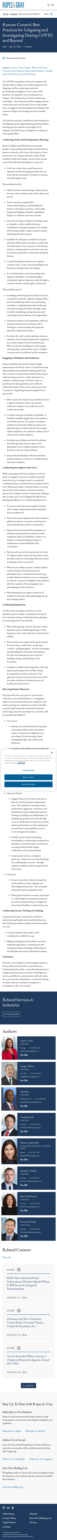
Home (5, 13)
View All (6, 1257)
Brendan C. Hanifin (44, 70)
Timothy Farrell (9, 70)
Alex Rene (43, 67)
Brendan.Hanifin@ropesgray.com (31, 1181)
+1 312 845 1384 (34, 1229)
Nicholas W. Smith (28, 74)
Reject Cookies (28, 777)
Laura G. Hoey (17, 67)
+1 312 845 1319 (34, 1203)
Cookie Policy (9, 1518)
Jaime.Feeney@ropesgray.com (29, 1207)
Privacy (33, 1522)
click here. (21, 763)
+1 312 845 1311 (34, 1178)
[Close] (52, 753)
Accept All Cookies (28, 784)
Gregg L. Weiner (31, 67)
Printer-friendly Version (16, 58)
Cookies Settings (28, 770)
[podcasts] (13, 1508)
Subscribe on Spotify (35, 1430)
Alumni (33, 1513)
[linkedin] (8, 1508)
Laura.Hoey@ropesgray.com (29, 1051)
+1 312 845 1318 (34, 1048)
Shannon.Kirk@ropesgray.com (30, 1156)
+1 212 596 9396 (35, 1073)
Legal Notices (9, 1522)
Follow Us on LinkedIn (13, 1458)
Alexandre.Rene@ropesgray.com (30, 1102)
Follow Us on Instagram (40, 1458)
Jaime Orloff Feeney (10, 74)
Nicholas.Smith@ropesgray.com (30, 1232)
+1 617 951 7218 (33, 1152)
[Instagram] (3, 1508)
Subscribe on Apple (11, 1430)
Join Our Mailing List (12, 1486)
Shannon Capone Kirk (26, 70)
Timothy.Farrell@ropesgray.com (30, 1127)
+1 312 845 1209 (34, 1124)
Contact (6, 1526)
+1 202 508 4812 (40, 1099)
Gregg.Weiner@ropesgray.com (29, 1076)
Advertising (8, 1513)
